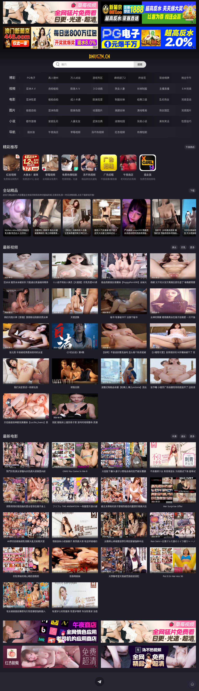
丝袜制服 (142, 88)
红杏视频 (120, 132)
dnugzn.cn (99, 56)
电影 (12, 99)
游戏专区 (98, 78)
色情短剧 (142, 132)
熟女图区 (164, 110)
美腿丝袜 (120, 110)
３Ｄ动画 (98, 88)
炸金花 (142, 78)
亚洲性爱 (31, 99)
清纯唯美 (142, 110)
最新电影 (10, 436)
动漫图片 (98, 110)
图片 (12, 110)
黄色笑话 (164, 121)
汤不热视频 (97, 132)
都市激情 (31, 121)
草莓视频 (75, 132)
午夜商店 (53, 132)
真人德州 (53, 78)
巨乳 (183, 247)
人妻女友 (75, 121)
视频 (12, 88)
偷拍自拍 (53, 99)
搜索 (139, 64)
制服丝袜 (120, 99)
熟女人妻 (120, 88)
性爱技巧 (186, 121)
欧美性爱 (98, 99)
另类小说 (142, 121)
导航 (12, 132)
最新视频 (10, 247)
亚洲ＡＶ (31, 88)
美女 (174, 247)
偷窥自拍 (31, 110)
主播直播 (164, 88)
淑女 (183, 436)
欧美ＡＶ (75, 88)
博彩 (12, 78)
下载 (192, 190)
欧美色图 (75, 110)
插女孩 (31, 132)
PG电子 (31, 78)
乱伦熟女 (164, 99)
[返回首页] (192, 684)
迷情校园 (120, 121)
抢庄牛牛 (186, 78)
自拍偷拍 (53, 88)
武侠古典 (98, 121)
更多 (192, 247)
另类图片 (186, 110)
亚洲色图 (53, 110)
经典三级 (142, 99)
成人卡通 (75, 99)
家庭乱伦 (53, 121)
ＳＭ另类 (186, 88)
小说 (12, 121)
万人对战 (75, 78)
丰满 (174, 436)
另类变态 (186, 99)
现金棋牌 (164, 78)
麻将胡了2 (120, 78)
